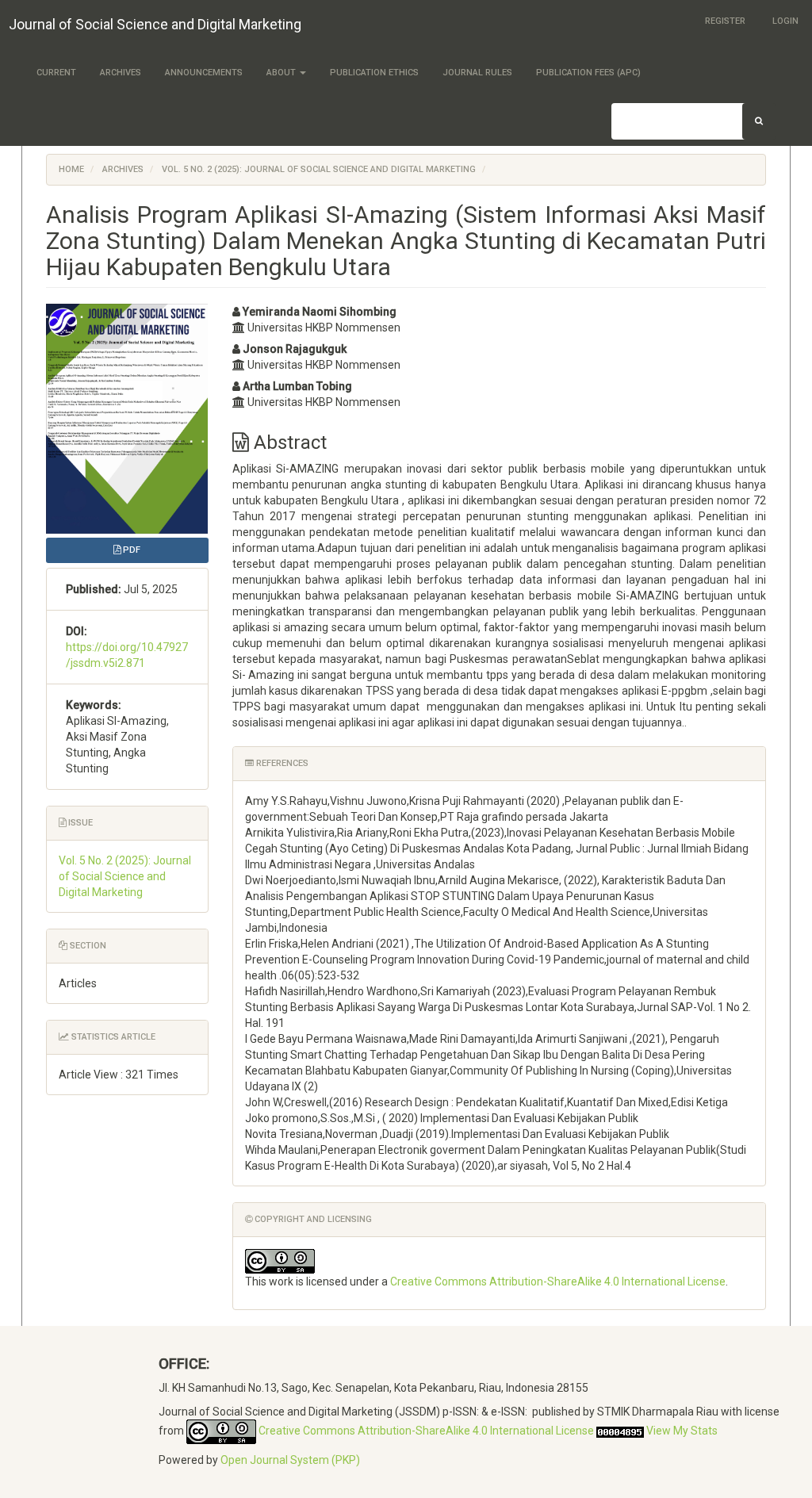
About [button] (282, 72)
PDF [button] (130, 550)
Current (56, 72)
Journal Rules (477, 72)
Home (71, 169)
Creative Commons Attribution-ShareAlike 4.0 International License (558, 1281)
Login (785, 21)
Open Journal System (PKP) (290, 1460)
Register (725, 21)
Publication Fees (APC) (588, 72)
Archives (120, 72)
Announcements (204, 72)
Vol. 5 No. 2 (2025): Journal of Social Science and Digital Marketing (319, 169)
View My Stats (682, 1430)
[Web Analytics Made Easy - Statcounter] (620, 1430)
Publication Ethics (374, 72)
